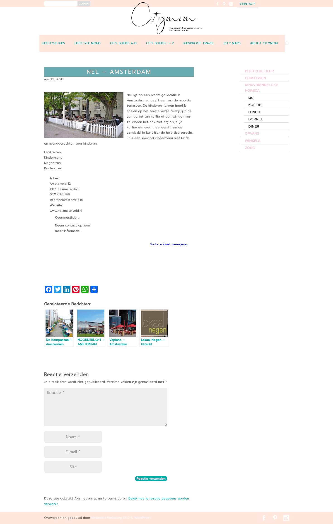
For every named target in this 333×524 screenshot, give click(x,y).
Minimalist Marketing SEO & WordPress (121, 517)
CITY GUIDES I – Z (160, 43)
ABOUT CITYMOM (264, 43)
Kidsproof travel (198, 43)
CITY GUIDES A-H (123, 43)
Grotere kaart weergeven (169, 244)
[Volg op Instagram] (233, 7)
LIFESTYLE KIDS (53, 43)
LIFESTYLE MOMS (88, 43)
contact (247, 4)
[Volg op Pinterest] (227, 7)
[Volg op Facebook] (220, 7)
